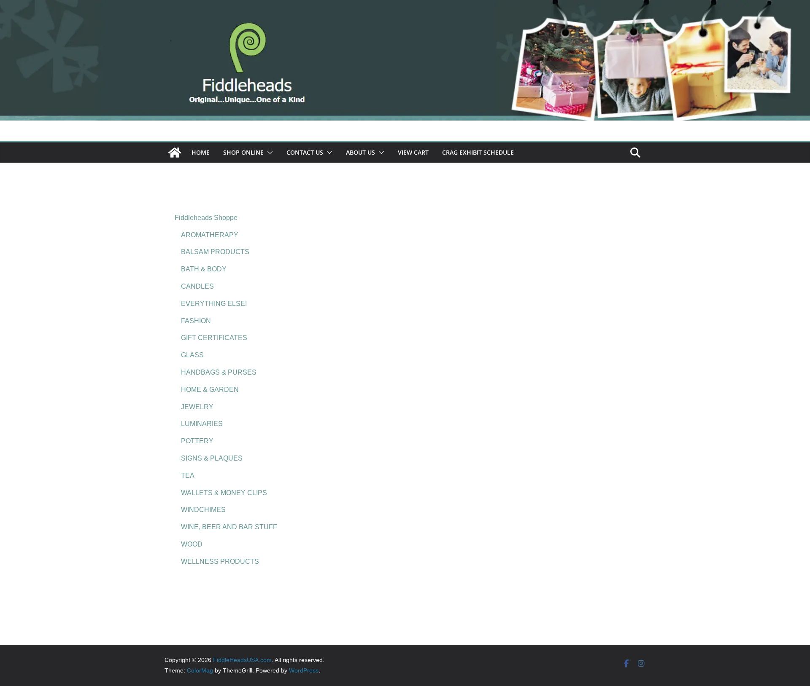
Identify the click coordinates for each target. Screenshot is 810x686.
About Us (360, 152)
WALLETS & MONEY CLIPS (224, 492)
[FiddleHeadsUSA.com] (405, 5)
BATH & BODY (204, 269)
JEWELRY (197, 406)
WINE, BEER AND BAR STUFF (229, 527)
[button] (268, 152)
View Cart (413, 152)
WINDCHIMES (203, 509)
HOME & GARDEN (210, 389)
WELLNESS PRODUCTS (220, 561)
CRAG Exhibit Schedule (478, 152)
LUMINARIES (202, 423)
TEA (187, 475)
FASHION (196, 320)
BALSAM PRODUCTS (215, 251)
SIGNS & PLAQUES (212, 458)
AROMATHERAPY (209, 234)
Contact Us (304, 152)
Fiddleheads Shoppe (206, 217)
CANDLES (197, 286)
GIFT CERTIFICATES (214, 337)
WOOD (191, 544)
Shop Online (243, 152)
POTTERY (197, 441)
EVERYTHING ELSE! (214, 303)
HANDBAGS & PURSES (218, 372)
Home (201, 152)
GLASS (192, 355)
